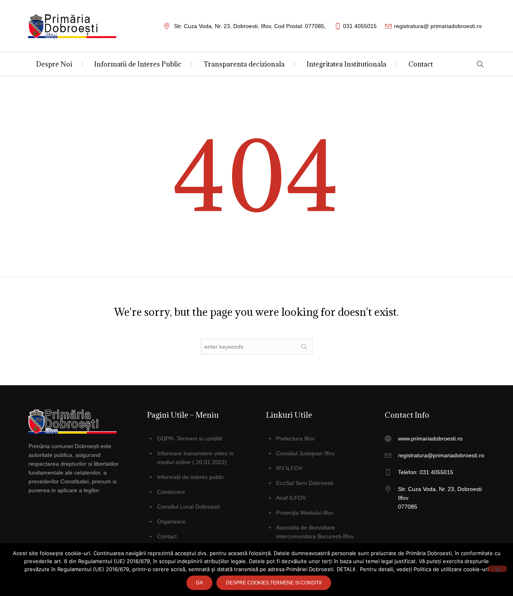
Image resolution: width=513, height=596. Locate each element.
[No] (497, 569)
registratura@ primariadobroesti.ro (438, 26)
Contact (167, 536)
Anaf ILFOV (291, 498)
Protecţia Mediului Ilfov (304, 512)
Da (199, 583)
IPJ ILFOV (289, 468)
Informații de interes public (190, 477)
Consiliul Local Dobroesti (188, 506)
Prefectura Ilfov (295, 438)
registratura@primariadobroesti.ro (441, 455)
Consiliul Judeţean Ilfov (305, 453)
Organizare (171, 521)
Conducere (171, 492)
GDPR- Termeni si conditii (189, 438)
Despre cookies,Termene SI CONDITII (273, 583)
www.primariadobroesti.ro (430, 438)
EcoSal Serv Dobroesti (304, 483)
